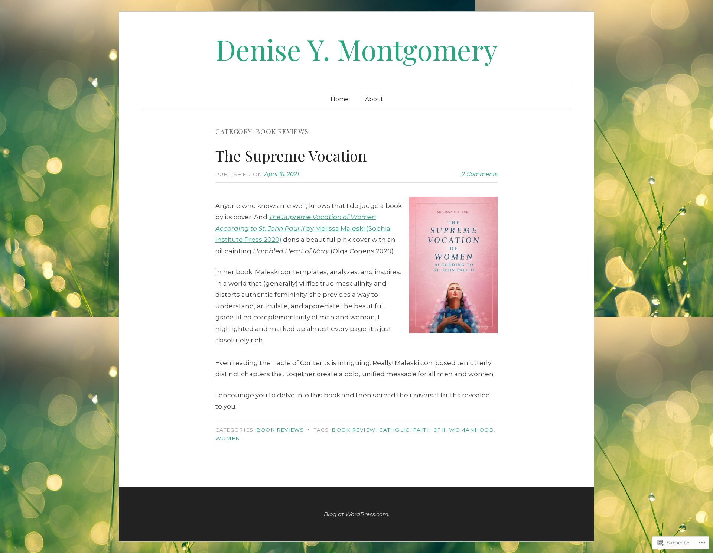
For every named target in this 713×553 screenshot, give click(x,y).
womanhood (471, 430)
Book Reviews (280, 430)
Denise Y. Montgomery (357, 49)
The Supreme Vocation (291, 155)
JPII (440, 430)
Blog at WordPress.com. (357, 514)
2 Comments (480, 174)
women (227, 438)
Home (340, 99)
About (374, 99)
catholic (394, 430)
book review (353, 430)
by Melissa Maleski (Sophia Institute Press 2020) (302, 228)
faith (422, 430)
